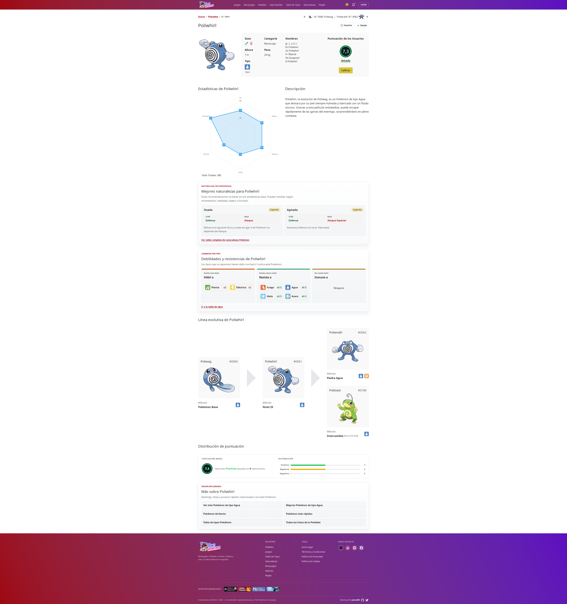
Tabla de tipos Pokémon (217, 522)
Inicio (201, 16)
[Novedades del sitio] (353, 4)
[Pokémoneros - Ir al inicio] (206, 4)
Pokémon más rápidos (299, 513)
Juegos (237, 4)
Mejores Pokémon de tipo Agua (304, 505)
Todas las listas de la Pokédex (303, 522)
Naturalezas (310, 4)
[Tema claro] (347, 4)
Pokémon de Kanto (214, 513)
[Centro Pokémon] (244, 589)
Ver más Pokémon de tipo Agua (221, 505)
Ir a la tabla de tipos (212, 306)
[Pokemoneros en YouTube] (354, 548)
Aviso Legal (307, 547)
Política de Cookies (311, 561)
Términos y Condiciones (313, 551)
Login (364, 5)
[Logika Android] (230, 589)
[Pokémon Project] (273, 589)
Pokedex (213, 16)
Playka (322, 4)
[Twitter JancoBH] (367, 600)
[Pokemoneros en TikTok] (361, 548)
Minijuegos (249, 4)
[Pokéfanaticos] (258, 589)
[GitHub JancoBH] (362, 600)
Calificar (345, 70)
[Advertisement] (327, 143)
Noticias (269, 570)
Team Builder (276, 4)
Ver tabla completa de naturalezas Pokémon (225, 239)
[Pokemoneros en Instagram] (347, 548)
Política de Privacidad (312, 556)
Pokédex (262, 4)
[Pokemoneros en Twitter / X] (341, 548)
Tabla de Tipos (293, 4)
